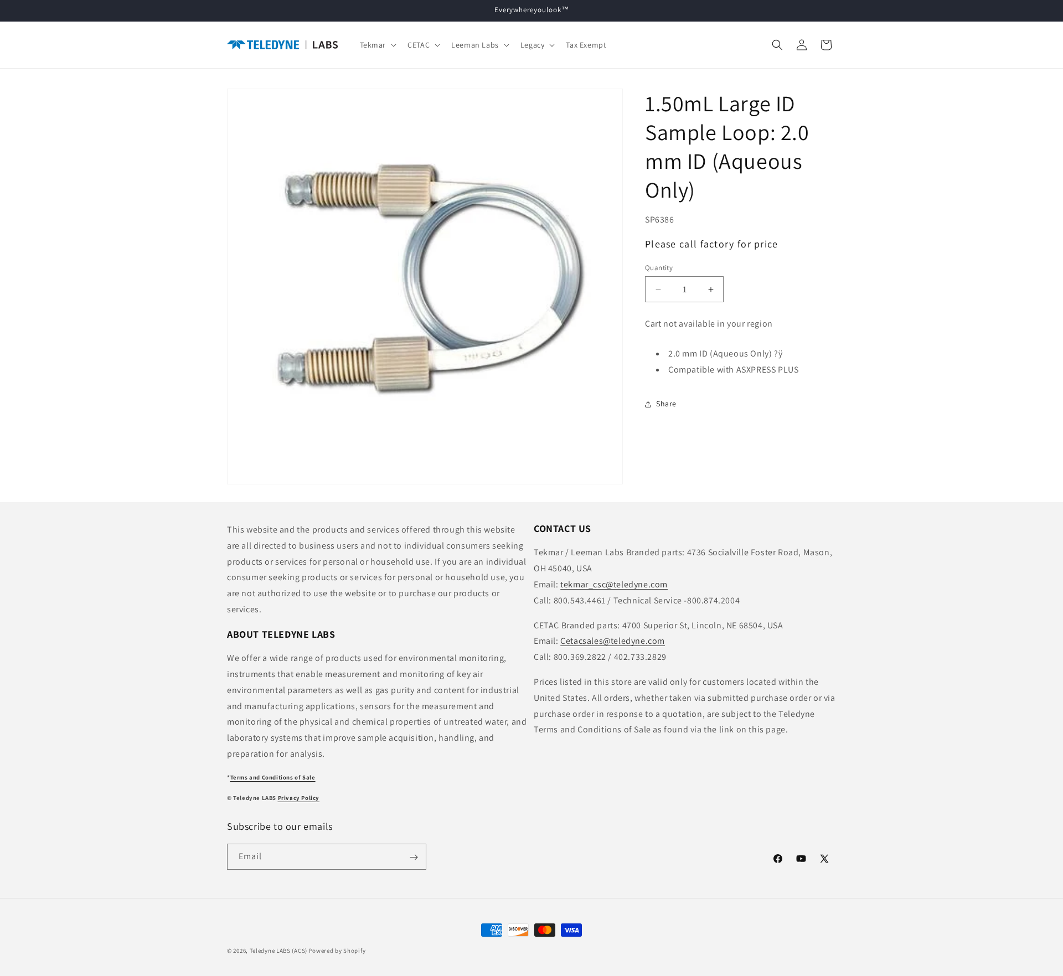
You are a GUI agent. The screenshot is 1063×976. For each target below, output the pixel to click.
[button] (377, 44)
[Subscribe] (413, 857)
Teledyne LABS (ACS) (278, 950)
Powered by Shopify (337, 950)
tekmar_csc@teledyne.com (614, 584)
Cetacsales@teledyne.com (612, 641)
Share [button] (666, 404)
